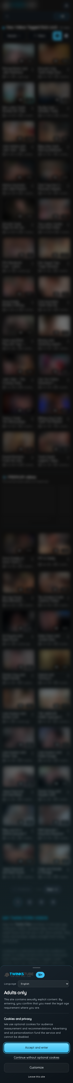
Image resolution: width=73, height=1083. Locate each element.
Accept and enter (36, 1047)
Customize (37, 1067)
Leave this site (36, 1076)
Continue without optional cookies (36, 1057)
